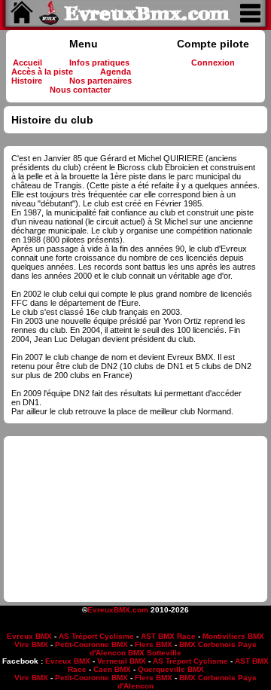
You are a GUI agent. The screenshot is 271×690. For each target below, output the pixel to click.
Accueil (27, 62)
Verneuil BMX (121, 661)
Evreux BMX (29, 636)
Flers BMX (153, 644)
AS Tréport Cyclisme (96, 636)
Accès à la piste (42, 71)
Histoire (26, 80)
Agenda (115, 71)
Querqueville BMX (171, 669)
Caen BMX (112, 669)
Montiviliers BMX (233, 636)
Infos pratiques (99, 62)
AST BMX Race (168, 636)
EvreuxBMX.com (117, 610)
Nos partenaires (100, 80)
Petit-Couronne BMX (91, 644)
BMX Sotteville (154, 653)
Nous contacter (80, 89)
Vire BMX (31, 644)
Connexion (213, 62)
